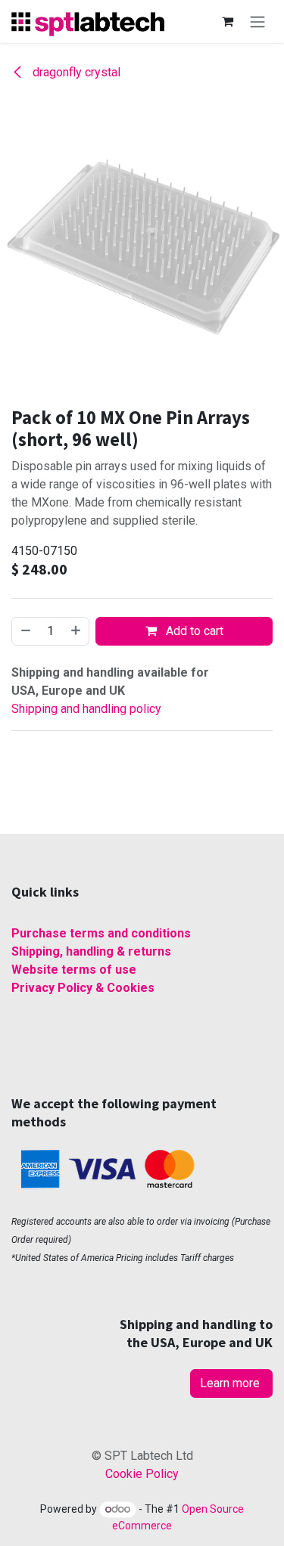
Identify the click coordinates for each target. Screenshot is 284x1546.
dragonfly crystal (75, 72)
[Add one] (76, 631)
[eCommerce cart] (227, 21)
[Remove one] (25, 631)
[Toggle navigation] (257, 21)
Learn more (231, 1383)
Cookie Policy (142, 1474)
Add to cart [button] (193, 631)
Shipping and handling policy (86, 709)
